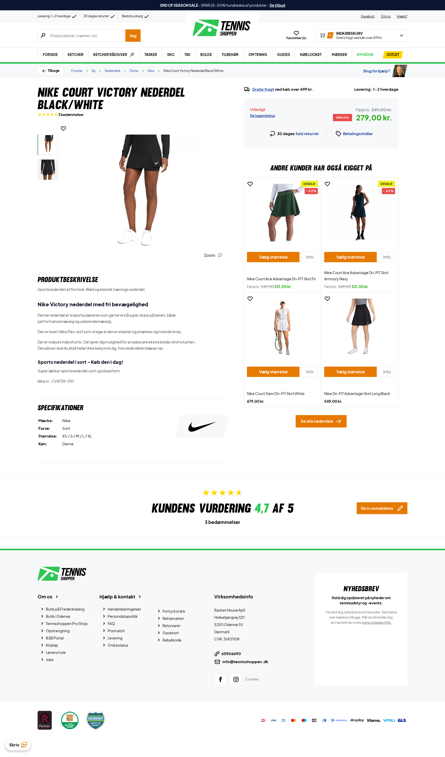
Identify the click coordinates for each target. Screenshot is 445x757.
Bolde (206, 55)
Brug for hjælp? (376, 71)
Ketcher (75, 55)
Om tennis (258, 55)
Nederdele (112, 71)
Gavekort (368, 16)
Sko (170, 55)
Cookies (252, 679)
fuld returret (307, 133)
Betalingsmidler (358, 133)
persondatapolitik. (377, 622)
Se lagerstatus (262, 115)
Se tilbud (277, 5)
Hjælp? (402, 16)
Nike (151, 71)
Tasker (150, 55)
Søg (133, 35)
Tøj (187, 55)
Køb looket (311, 55)
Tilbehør (230, 55)
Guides (283, 55)
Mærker (339, 55)
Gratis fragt (263, 89)
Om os (386, 16)
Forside (50, 55)
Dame (134, 71)
